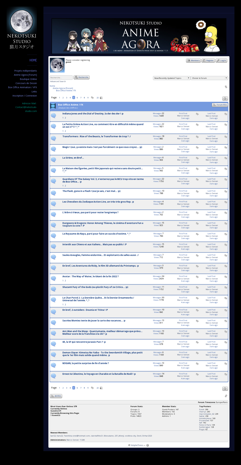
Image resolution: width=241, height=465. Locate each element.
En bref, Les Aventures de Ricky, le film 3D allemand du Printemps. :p (100, 266)
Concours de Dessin (26, 83)
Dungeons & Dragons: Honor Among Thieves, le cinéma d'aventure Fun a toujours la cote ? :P (102, 224)
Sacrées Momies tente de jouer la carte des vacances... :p (93, 320)
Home (33, 60)
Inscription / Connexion (24, 95)
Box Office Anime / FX (66, 90)
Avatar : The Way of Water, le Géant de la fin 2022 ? (90, 276)
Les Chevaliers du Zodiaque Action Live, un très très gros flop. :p (98, 202)
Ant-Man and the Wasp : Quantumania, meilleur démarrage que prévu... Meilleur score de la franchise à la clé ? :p (102, 332)
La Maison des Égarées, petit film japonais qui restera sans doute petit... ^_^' (102, 170)
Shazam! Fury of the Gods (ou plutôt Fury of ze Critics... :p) (95, 287)
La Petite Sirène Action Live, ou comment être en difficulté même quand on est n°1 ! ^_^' (102, 125)
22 (98, 97)
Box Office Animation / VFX (22, 87)
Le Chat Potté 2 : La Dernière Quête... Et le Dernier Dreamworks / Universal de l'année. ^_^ (98, 299)
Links (34, 91)
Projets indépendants (25, 70)
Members (195, 60)
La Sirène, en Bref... (73, 158)
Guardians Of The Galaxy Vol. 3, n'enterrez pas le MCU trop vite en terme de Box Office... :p (103, 180)
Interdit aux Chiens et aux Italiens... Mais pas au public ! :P (94, 244)
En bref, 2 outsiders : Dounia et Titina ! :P (85, 310)
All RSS (57, 396)
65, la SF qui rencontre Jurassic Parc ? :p (84, 342)
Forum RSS (221, 104)
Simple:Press (137, 445)
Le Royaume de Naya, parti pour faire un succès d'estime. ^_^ (96, 234)
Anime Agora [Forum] (25, 74)
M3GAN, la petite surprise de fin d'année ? (85, 363)
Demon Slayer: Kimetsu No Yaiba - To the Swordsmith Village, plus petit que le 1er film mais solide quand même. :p (102, 354)
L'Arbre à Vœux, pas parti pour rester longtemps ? (90, 212)
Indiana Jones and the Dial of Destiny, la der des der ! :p (92, 113)
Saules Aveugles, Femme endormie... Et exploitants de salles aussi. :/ (100, 255)
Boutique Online (28, 79)
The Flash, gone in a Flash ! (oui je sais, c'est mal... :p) (91, 191)
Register (210, 60)
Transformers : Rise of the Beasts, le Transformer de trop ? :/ (96, 136)
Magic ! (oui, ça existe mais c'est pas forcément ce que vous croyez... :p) (102, 147)
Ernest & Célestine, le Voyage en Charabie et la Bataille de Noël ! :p (99, 374)
